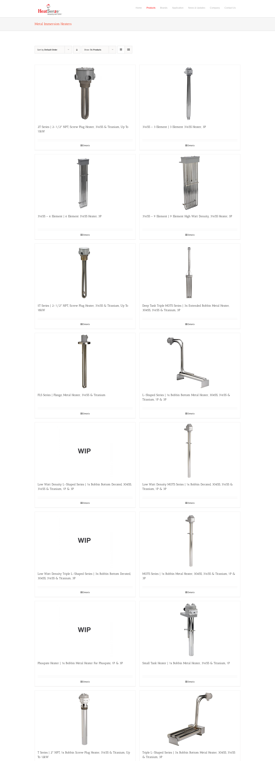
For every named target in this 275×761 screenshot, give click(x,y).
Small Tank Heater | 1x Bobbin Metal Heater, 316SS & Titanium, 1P (186, 663)
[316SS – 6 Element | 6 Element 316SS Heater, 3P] (85, 182)
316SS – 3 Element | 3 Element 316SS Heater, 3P (174, 127)
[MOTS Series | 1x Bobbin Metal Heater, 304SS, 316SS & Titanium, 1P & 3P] (190, 540)
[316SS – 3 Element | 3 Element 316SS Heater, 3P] (190, 93)
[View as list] (128, 49)
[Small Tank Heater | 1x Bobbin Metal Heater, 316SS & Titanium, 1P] (190, 629)
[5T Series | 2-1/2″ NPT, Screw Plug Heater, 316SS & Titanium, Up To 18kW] (85, 272)
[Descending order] (76, 49)
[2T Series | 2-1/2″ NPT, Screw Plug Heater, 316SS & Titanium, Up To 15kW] (85, 93)
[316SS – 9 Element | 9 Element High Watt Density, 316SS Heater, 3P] (190, 182)
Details (86, 145)
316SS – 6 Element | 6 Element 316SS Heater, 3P (70, 216)
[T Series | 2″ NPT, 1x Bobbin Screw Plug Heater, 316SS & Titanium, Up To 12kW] (85, 719)
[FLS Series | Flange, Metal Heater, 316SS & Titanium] (85, 361)
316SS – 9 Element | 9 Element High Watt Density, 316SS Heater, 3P (187, 216)
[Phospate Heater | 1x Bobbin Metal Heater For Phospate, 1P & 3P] (85, 629)
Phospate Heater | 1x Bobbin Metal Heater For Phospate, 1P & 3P (80, 663)
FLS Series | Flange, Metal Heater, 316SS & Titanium (72, 395)
